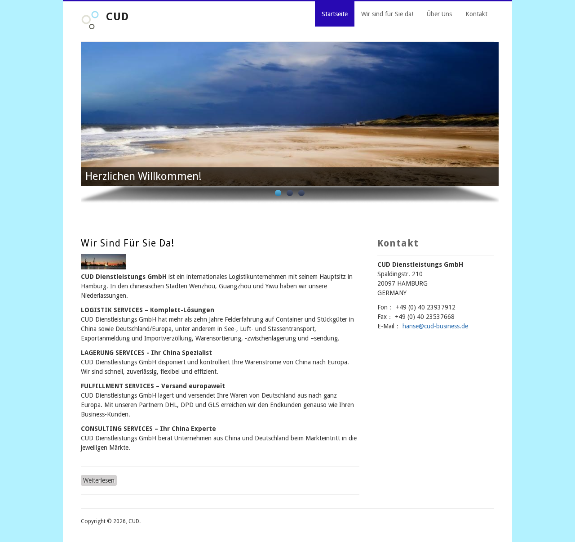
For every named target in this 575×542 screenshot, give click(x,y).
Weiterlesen (100, 480)
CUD (117, 16)
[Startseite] (90, 27)
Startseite (335, 14)
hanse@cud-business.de (435, 326)
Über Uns (439, 14)
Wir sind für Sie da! (387, 14)
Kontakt (476, 14)
